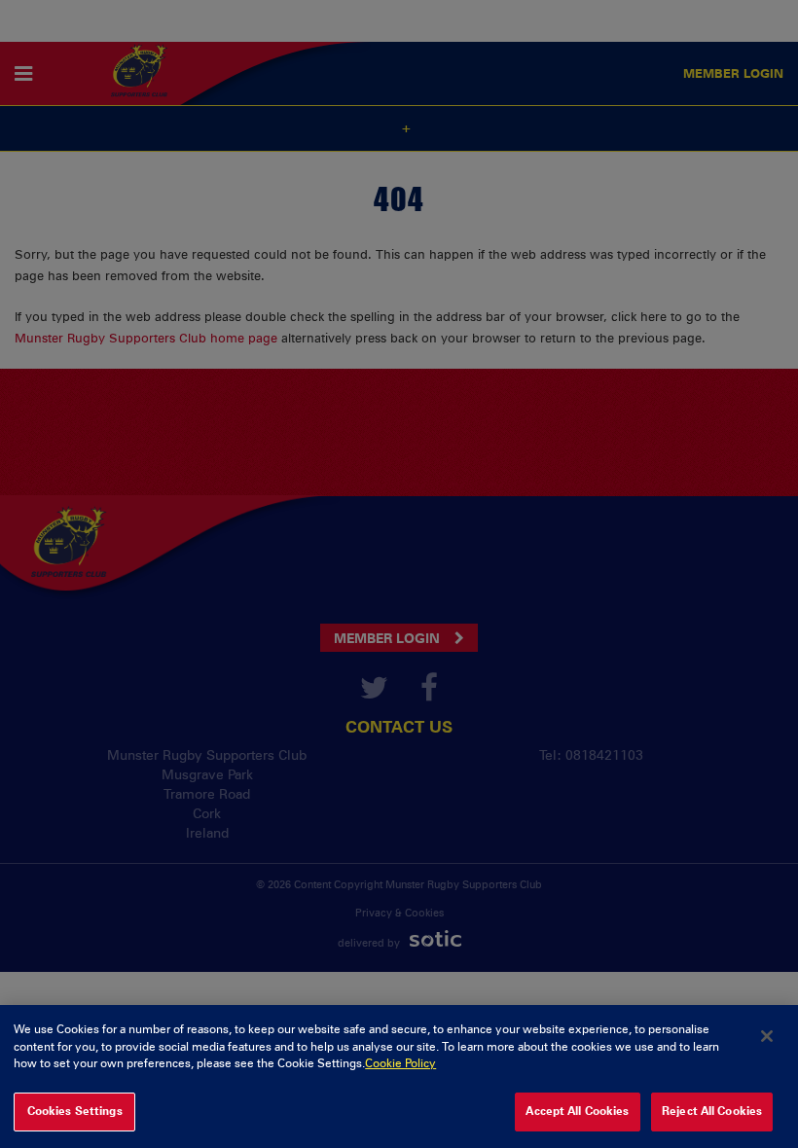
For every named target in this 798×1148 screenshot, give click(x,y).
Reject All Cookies (712, 1111)
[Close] (766, 1036)
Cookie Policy (400, 1063)
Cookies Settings (75, 1111)
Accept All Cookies (577, 1111)
